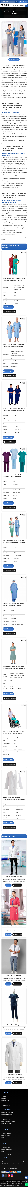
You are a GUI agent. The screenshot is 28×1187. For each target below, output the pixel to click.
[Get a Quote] (26, 1177)
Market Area (6, 1105)
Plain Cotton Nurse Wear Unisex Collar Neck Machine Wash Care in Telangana (14, 541)
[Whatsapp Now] (26, 1184)
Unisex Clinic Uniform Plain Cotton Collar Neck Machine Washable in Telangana (12, 476)
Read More (8, 885)
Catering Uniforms (8, 1152)
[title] (16, 2)
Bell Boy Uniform (7, 1149)
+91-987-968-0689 (19, 5)
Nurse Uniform (7, 1135)
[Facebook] (3, 1175)
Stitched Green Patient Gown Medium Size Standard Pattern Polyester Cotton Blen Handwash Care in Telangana (13, 604)
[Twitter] (6, 1175)
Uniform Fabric (7, 1119)
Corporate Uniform (8, 1112)
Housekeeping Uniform (9, 1154)
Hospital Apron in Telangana (14, 1074)
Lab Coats (6, 1138)
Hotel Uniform (6, 1144)
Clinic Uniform (7, 1140)
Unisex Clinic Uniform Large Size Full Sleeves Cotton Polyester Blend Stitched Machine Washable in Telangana (13, 732)
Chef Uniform (6, 1147)
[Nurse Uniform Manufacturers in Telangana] (14, 907)
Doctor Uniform (7, 1133)
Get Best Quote (18, 885)
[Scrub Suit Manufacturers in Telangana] (14, 1006)
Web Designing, (18, 1183)
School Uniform (7, 1126)
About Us (5, 1096)
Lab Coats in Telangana (14, 975)
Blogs (4, 1098)
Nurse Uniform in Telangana (14, 926)
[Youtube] (9, 1175)
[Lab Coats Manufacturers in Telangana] (14, 956)
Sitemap (5, 1103)
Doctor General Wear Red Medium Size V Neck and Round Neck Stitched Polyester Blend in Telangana (14, 279)
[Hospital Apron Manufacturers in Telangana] (14, 1055)
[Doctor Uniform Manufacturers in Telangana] (14, 857)
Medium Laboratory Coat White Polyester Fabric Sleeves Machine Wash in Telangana (14, 798)
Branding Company (14, 1185)
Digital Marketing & (5, 1185)
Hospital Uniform (7, 1115)
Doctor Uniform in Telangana (14, 876)
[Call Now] (26, 1181)
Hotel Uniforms (7, 1117)
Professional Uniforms (9, 1121)
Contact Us (6, 1101)
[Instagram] (12, 1175)
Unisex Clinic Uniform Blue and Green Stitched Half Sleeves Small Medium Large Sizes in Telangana (13, 345)
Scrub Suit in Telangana (14, 1025)
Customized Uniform (8, 1124)
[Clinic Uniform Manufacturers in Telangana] (14, 39)
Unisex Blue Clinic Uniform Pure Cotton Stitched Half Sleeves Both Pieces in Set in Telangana (14, 410)
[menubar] (26, 5)
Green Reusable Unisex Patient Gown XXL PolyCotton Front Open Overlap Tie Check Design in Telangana (14, 667)
